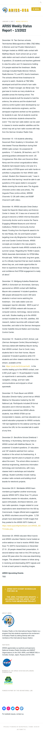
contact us (20, 714)
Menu (37, 9)
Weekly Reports (22, 21)
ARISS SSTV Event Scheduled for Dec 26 (21, 590)
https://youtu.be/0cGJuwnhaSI (18, 366)
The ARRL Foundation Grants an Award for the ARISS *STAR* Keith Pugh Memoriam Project (20, 599)
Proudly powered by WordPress (15, 727)
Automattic (21, 729)
